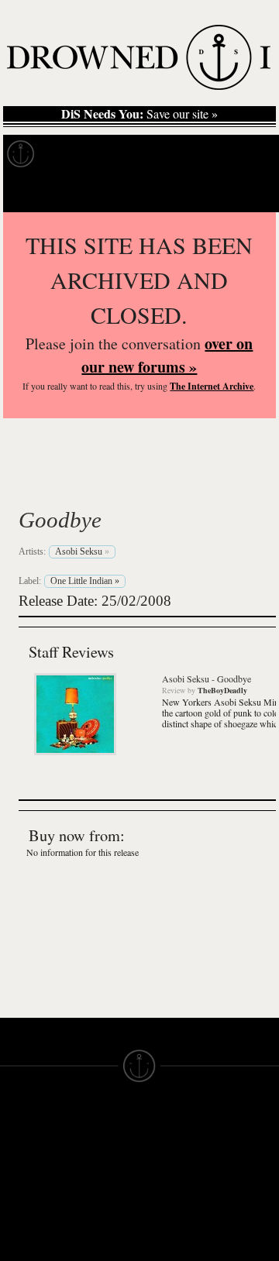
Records (77, 154)
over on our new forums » (167, 355)
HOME (18, 1163)
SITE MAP (27, 1177)
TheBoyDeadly (222, 690)
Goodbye (60, 519)
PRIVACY (165, 1163)
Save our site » (139, 114)
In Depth (150, 154)
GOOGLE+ (99, 1225)
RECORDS (29, 1233)
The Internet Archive (211, 386)
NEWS (17, 1191)
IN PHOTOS (32, 1219)
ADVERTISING (179, 1177)
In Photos (227, 154)
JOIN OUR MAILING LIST (98, 1163)
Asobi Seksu (105, 483)
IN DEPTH (27, 1205)
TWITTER (95, 1253)
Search (245, 192)
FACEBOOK (102, 1239)
